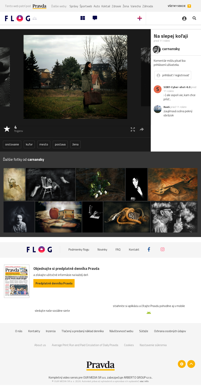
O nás (18, 331)
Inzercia (51, 331)
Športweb (86, 6)
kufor (29, 144)
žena (75, 144)
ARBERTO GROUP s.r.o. (138, 377)
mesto (43, 144)
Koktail (105, 6)
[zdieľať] (142, 129)
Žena (126, 6)
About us (40, 345)
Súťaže (143, 331)
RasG (167, 107)
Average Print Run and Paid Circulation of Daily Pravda (85, 345)
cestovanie (12, 144)
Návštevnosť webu (121, 331)
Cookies (129, 345)
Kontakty (34, 331)
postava (60, 144)
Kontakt (134, 249)
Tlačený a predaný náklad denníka (82, 331)
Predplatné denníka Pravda (54, 283)
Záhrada (147, 6)
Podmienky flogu (79, 249)
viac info (144, 381)
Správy (73, 6)
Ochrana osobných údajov (170, 331)
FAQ (118, 249)
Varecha (136, 6)
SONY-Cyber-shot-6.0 (177, 87)
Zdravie (116, 6)
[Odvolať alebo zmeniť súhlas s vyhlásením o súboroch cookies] (182, 364)
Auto (97, 6)
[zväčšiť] (133, 129)
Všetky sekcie (177, 6)
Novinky (102, 249)
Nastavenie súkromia (153, 345)
